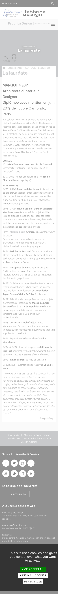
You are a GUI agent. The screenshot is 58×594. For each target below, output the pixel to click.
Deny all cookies (34, 575)
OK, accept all (34, 569)
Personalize (33, 581)
